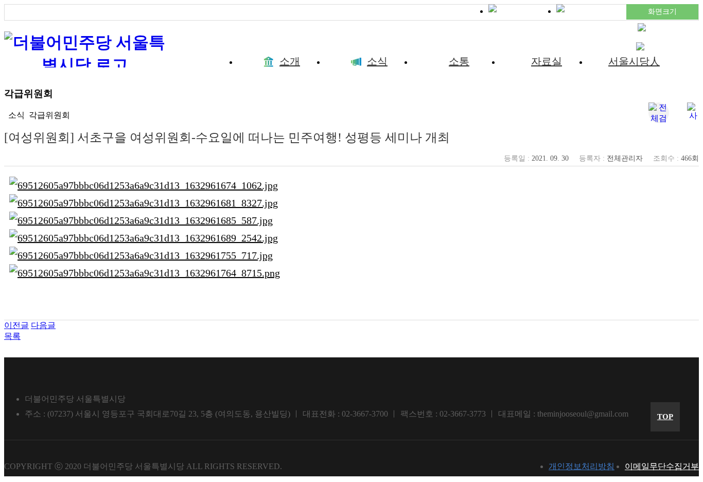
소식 (377, 61)
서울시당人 (634, 61)
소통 (459, 61)
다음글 (43, 325)
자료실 (546, 61)
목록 (12, 336)
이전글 (16, 325)
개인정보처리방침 (581, 466)
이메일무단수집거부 (662, 466)
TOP (665, 416)
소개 (289, 61)
